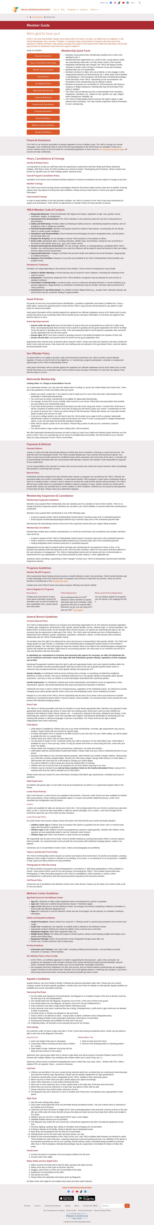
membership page (60, 581)
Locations (84, 9)
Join (55, 9)
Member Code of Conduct (43, 70)
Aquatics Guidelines (43, 132)
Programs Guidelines (43, 111)
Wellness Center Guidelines (43, 125)
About (93, 9)
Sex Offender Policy (43, 83)
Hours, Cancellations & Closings (43, 63)
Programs (72, 9)
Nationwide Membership (43, 90)
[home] (27, 17)
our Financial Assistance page (111, 149)
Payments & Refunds (43, 97)
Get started (78, 610)
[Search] (127, 1206)
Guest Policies (43, 77)
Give (63, 9)
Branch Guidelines (43, 118)
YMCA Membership (37, 17)
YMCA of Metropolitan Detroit (35, 9)
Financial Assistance (43, 56)
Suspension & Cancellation (43, 104)
